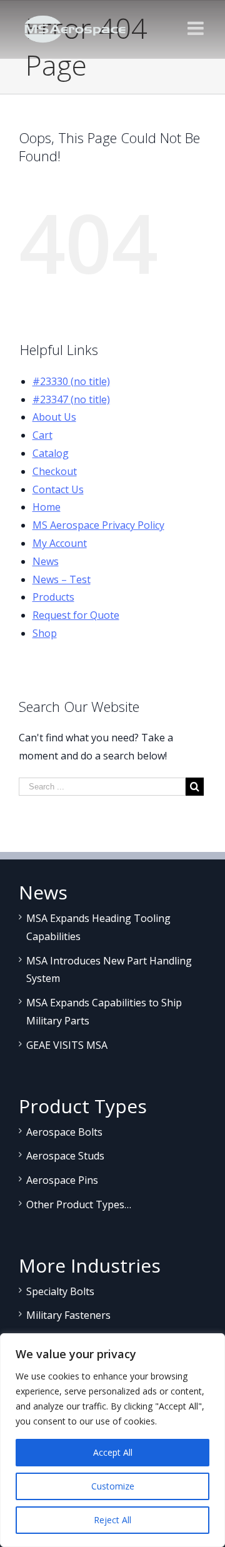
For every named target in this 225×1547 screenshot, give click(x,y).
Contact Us (58, 489)
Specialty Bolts (60, 1291)
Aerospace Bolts (64, 1132)
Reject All (112, 1520)
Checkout (54, 471)
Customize (112, 1486)
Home (46, 507)
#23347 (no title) (71, 399)
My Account (59, 543)
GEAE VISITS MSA (67, 1045)
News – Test (61, 579)
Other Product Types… (78, 1204)
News (45, 561)
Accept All (112, 1452)
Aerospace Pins (62, 1180)
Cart (42, 435)
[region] (112, 1440)
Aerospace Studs (65, 1156)
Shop (44, 633)
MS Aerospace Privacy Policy (98, 525)
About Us (54, 417)
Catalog (50, 453)
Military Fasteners (68, 1315)
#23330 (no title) (71, 381)
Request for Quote (75, 615)
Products (53, 597)
